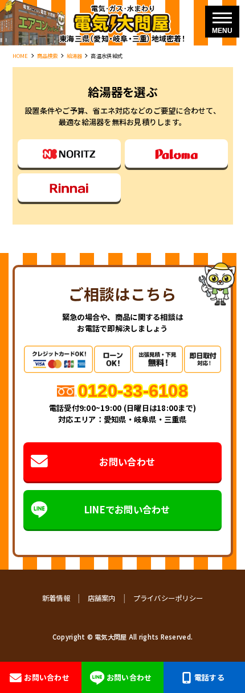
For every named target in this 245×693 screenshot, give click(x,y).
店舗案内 (102, 598)
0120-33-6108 (133, 390)
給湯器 (75, 56)
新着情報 (56, 598)
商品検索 (47, 56)
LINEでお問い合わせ (127, 509)
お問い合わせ (127, 461)
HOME (20, 56)
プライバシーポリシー (168, 598)
